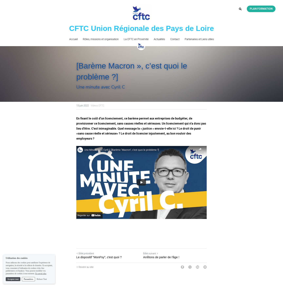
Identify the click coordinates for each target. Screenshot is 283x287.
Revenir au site (86, 267)
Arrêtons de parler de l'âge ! (161, 257)
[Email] (205, 267)
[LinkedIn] (197, 267)
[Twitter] (190, 267)
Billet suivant (149, 253)
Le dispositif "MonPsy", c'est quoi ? (99, 257)
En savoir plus (40, 273)
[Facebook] (182, 267)
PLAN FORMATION (261, 8)
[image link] (141, 182)
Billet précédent (86, 253)
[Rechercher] (240, 9)
